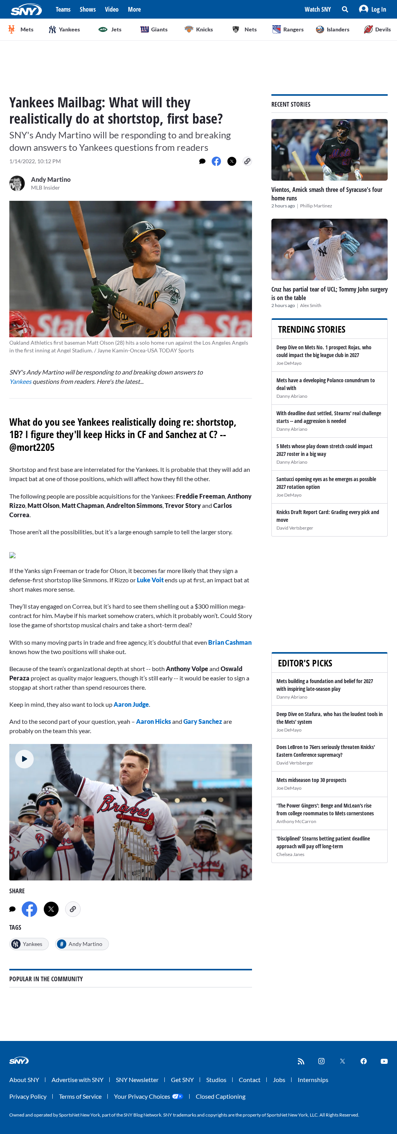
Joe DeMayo (289, 363)
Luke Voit (150, 579)
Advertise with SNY (78, 1079)
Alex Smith (310, 305)
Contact (250, 1079)
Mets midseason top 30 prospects (311, 780)
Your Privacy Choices (142, 1096)
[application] (130, 812)
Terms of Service (80, 1096)
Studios (216, 1079)
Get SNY (182, 1079)
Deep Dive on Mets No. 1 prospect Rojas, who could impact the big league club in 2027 (323, 351)
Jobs (279, 1079)
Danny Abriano (291, 396)
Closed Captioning (220, 1096)
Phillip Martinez (316, 206)
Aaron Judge (131, 704)
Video (112, 9)
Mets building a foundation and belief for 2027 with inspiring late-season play (324, 684)
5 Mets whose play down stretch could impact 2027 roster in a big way (324, 449)
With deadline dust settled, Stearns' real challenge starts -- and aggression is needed (328, 417)
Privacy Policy (28, 1096)
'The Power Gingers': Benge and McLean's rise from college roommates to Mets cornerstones (325, 809)
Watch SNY (318, 9)
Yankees (21, 381)
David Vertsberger (294, 528)
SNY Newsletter (137, 1079)
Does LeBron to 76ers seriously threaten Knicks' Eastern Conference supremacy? (325, 750)
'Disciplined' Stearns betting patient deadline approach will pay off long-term (323, 842)
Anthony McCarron (296, 821)
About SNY (24, 1079)
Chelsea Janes (290, 854)
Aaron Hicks (153, 721)
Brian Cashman (230, 642)
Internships (313, 1079)
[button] (372, 9)
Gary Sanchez (202, 721)
